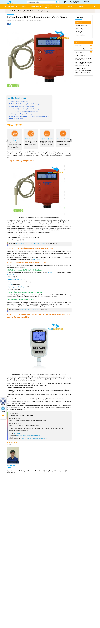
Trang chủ (9, 11)
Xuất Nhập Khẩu (38, 20)
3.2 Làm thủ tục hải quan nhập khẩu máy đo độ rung (24, 111)
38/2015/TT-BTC (11, 274)
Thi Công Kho (29, 20)
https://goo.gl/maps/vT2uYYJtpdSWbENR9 (28, 435)
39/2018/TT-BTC (52, 272)
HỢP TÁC (58, 6)
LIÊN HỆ (93, 6)
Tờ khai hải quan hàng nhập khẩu (16, 279)
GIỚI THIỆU (24, 6)
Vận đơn (10, 284)
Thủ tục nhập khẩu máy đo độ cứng (29, 309)
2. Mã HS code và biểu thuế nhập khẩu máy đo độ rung (24, 104)
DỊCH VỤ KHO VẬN (35, 6)
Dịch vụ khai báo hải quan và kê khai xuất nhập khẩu (30, 244)
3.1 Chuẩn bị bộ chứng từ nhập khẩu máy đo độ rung (25, 109)
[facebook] (8, 23)
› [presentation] (70, 139)
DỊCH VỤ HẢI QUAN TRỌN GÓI (47, 6)
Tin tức (16, 11)
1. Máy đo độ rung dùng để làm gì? (18, 101)
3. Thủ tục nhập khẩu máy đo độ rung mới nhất (21, 106)
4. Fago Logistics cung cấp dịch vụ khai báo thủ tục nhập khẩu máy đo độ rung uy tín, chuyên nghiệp (29, 117)
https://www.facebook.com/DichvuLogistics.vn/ (34, 438)
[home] (10, 2)
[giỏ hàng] (64, 2)
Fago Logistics (37, 259)
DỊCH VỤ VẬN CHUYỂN (8, 6)
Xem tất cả (79, 22)
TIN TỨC (70, 6)
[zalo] (10, 23)
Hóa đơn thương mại (13, 282)
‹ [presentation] (7, 139)
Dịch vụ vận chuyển (11, 20)
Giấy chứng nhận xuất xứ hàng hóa (17, 287)
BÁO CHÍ (81, 6)
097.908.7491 (17, 433)
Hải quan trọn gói (21, 20)
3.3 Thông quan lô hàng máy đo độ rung (21, 114)
